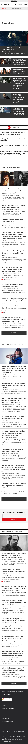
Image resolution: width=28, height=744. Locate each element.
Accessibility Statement (7, 721)
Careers (4, 724)
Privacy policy (5, 715)
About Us (4, 705)
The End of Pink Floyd (15, 8)
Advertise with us (6, 728)
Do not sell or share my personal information (13, 731)
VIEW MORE (14, 332)
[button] (2, 4)
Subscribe (20, 4)
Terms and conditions (7, 711)
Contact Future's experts (8, 708)
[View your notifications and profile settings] (15, 4)
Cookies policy (5, 718)
